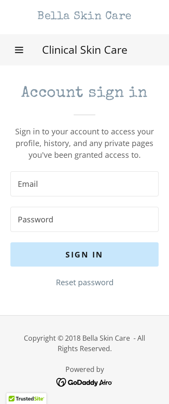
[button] (19, 50)
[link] (84, 17)
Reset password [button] (85, 282)
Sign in (84, 254)
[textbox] (84, 183)
